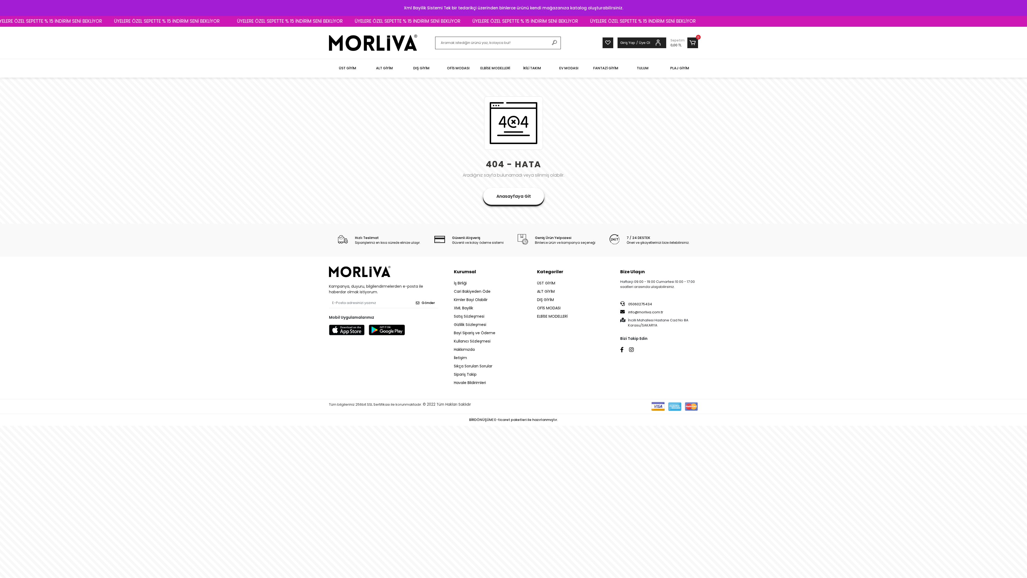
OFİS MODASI (549, 308)
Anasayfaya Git (513, 196)
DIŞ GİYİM (545, 299)
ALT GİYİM (546, 291)
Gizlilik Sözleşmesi (470, 324)
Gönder (428, 302)
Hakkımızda (464, 349)
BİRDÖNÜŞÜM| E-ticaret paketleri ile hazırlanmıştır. (513, 419)
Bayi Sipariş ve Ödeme (474, 333)
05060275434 (639, 304)
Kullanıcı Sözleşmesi (472, 341)
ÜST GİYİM (546, 283)
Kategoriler (550, 272)
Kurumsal (465, 272)
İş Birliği (460, 283)
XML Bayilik (463, 308)
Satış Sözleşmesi (469, 316)
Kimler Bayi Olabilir (471, 299)
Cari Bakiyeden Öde (472, 291)
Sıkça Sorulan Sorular (473, 366)
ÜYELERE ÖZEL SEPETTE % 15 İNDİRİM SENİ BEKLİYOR (130, 21)
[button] (684, 42)
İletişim (460, 357)
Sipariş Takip (465, 374)
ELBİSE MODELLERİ (552, 316)
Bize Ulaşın (632, 272)
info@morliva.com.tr (645, 312)
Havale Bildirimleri (470, 382)
